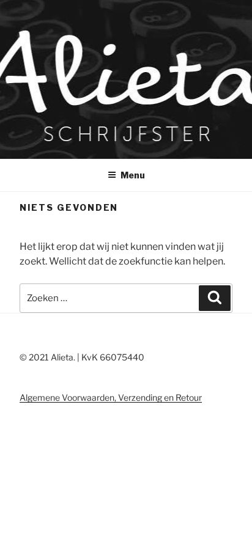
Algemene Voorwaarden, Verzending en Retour (111, 397)
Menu (132, 175)
